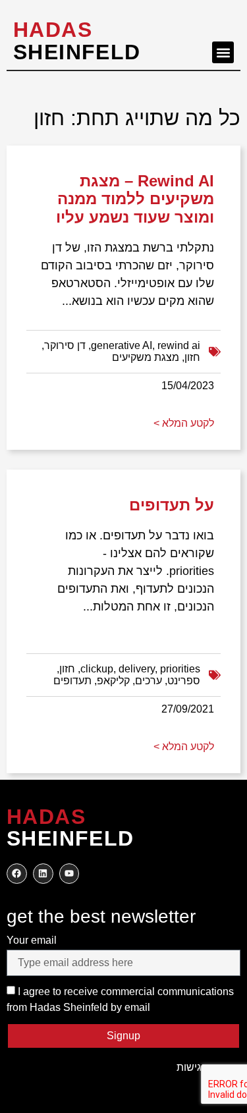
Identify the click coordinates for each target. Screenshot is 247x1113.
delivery (137, 668)
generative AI (121, 345)
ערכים (148, 680)
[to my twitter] (43, 873)
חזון (192, 357)
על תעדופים (171, 505)
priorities (180, 668)
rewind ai (178, 345)
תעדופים (72, 680)
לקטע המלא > (183, 423)
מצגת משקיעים (145, 357)
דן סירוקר (65, 345)
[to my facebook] (17, 873)
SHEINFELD (77, 41)
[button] (223, 52)
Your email (32, 940)
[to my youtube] (69, 873)
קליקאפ (113, 680)
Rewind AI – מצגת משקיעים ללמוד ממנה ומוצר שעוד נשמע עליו (135, 198)
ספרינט (183, 680)
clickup (96, 668)
